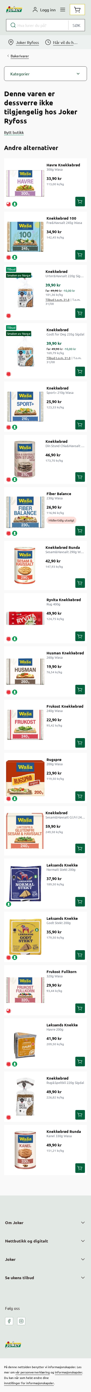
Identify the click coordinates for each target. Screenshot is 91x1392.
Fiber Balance (59, 493)
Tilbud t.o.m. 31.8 (58, 300)
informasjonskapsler (68, 1372)
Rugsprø (54, 759)
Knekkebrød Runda (63, 547)
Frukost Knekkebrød (65, 706)
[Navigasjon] (63, 10)
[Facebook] (9, 1321)
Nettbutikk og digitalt (26, 1240)
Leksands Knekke (62, 865)
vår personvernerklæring (32, 1372)
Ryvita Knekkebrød (64, 599)
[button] (45, 73)
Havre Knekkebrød (63, 164)
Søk (76, 25)
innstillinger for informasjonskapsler (29, 1383)
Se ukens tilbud (19, 1277)
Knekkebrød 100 (61, 218)
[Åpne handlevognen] (77, 9)
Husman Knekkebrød (65, 652)
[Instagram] (21, 1321)
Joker (10, 1259)
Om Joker (14, 1222)
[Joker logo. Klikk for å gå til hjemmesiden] (14, 9)
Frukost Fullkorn (62, 971)
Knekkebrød (56, 271)
